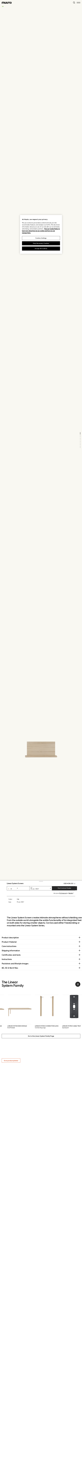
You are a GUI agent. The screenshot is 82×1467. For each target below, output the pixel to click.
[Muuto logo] (7, 3)
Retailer (71, 893)
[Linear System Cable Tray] (49, 1011)
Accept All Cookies (41, 248)
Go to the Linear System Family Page (41, 1036)
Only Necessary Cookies (41, 243)
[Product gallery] (41, 728)
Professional (63, 893)
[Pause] (77, 984)
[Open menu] (78, 3)
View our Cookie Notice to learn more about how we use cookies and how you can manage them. (41, 231)
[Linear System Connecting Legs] (22, 1011)
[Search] (74, 3)
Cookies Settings (40, 238)
